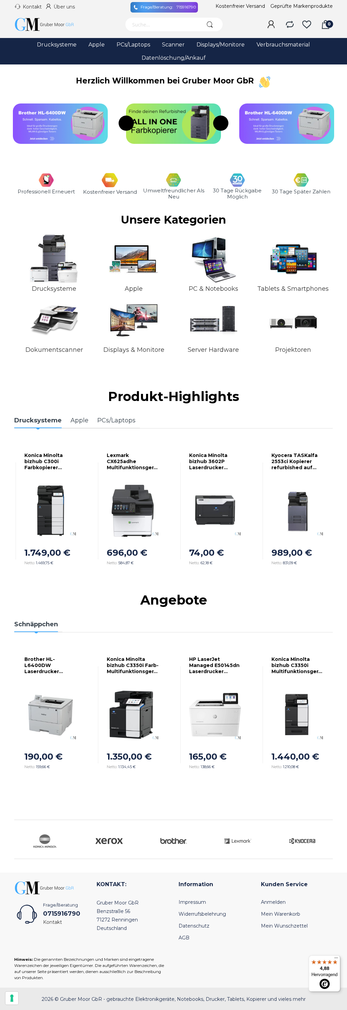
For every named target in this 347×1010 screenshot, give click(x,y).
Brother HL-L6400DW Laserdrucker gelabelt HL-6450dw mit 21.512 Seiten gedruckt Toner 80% (48, 665)
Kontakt (32, 7)
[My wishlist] (306, 25)
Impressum (192, 902)
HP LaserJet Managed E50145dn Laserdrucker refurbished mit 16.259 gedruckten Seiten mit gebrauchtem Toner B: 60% (214, 665)
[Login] (271, 25)
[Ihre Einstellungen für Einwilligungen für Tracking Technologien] (11, 998)
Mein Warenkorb (280, 914)
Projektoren (293, 350)
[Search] (210, 24)
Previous (126, 123)
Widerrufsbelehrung (202, 914)
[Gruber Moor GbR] (49, 24)
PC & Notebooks (213, 288)
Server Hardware (213, 350)
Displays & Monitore (133, 350)
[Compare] (290, 25)
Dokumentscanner (54, 350)
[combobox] (161, 24)
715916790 (168, 6)
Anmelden (273, 902)
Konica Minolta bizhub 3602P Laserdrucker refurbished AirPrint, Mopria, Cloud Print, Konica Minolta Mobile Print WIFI (215, 461)
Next (220, 123)
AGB (184, 938)
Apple (134, 288)
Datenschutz (194, 926)
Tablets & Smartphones (293, 288)
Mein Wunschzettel (284, 926)
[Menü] (336, 959)
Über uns (64, 7)
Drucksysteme (54, 288)
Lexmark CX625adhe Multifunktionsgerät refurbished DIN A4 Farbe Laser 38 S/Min (132, 461)
